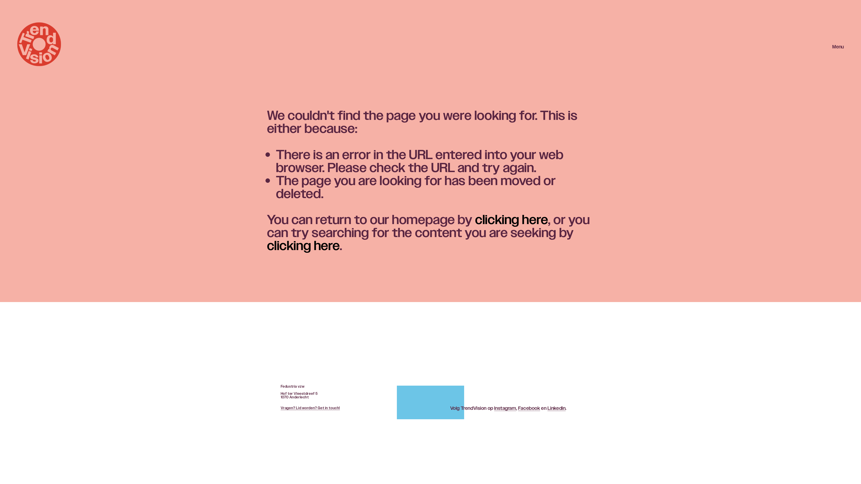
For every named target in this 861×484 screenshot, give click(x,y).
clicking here (511, 220)
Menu (838, 47)
